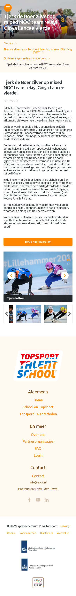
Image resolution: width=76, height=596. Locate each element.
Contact (38, 476)
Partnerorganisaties (38, 441)
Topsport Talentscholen (38, 414)
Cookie (11, 533)
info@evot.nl (38, 482)
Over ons (38, 434)
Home (38, 400)
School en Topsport (38, 407)
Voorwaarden (27, 533)
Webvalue (63, 533)
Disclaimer (46, 533)
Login (38, 455)
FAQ (38, 448)
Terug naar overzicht (38, 241)
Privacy (65, 526)
